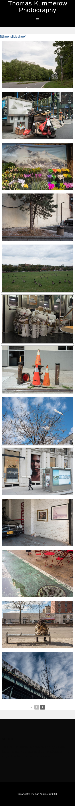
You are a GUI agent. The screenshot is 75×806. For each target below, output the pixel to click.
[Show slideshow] (13, 36)
